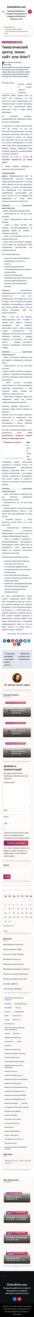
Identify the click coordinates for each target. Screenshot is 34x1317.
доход (19, 1041)
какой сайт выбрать (11, 1115)
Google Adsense (19, 1011)
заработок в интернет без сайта (15, 1053)
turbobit (7, 1033)
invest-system (16, 1015)
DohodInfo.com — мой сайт (17, 296)
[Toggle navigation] (3, 11)
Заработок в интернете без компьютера (24, 656)
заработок (8, 1045)
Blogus (24, 1311)
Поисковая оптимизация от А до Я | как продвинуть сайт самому (16, 1240)
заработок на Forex (11, 1071)
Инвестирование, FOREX (12, 949)
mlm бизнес (16, 1019)
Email (6, 817)
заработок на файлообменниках (15, 1099)
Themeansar (16, 1314)
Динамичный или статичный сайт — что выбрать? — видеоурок (16, 1260)
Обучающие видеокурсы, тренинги (16, 969)
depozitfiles (8, 1007)
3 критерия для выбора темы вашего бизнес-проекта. (9, 659)
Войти (4, 1276)
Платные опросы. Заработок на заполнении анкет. (14, 1199)
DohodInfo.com (16, 7)
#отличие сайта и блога (20, 74)
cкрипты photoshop (21, 1003)
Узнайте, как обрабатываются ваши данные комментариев (15, 853)
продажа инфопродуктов (13, 1131)
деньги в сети (9, 1041)
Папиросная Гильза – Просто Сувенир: (18, 1160)
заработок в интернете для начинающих (13, 1066)
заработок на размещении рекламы (16, 1087)
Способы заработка (10, 984)
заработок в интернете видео (14, 1061)
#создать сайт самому (10, 76)
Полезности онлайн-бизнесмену (15, 974)
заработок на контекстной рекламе (16, 1079)
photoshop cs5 (9, 1023)
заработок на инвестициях (13, 1075)
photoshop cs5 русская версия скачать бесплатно (14, 1028)
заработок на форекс (11, 1103)
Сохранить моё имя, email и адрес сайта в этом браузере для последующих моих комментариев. (17, 835)
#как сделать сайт (8, 69)
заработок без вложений (12, 1049)
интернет (25, 1103)
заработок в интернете (12, 1057)
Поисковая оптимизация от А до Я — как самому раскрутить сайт (16, 1219)
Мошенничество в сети (12, 959)
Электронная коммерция (12, 989)
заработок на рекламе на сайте (15, 1091)
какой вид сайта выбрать (13, 1111)
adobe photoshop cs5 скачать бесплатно (14, 998)
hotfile (7, 1015)
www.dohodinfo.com (24, 634)
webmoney (16, 1033)
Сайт (6, 823)
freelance (8, 1011)
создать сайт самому (11, 1135)
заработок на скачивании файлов (15, 1095)
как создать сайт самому (13, 1119)
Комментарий (9, 782)
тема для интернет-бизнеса (14, 1139)
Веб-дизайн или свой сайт (13, 944)
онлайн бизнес (9, 1127)
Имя (6, 810)
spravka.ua (8, 1163)
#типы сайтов (23, 76)
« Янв (5, 931)
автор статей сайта (15, 62)
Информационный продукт (13, 1037)
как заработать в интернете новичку (17, 1107)
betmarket (8, 1003)
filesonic (18, 1007)
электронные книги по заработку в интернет (16, 1148)
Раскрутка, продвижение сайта (15, 979)
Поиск (6, 865)
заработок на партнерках (13, 1083)
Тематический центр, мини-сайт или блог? (16, 52)
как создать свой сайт (12, 1123)
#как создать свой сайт (16, 72)
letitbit (7, 1019)
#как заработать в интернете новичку (17, 67)
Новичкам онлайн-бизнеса (12, 42)
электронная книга (11, 1143)
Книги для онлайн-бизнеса (13, 954)
